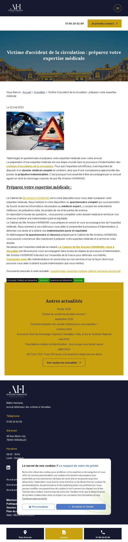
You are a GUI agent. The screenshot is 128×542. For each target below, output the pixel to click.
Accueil (26, 92)
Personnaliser (40, 506)
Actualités (39, 92)
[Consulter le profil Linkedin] (8, 467)
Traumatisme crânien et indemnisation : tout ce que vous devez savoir (64, 344)
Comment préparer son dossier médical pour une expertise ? (64, 324)
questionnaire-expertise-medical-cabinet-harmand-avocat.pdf (86, 271)
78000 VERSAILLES (16, 438)
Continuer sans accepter (34, 498)
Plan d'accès (25, 537)
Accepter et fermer (82, 506)
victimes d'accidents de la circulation (29, 166)
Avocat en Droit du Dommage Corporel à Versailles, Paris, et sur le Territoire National (64, 334)
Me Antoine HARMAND (35, 198)
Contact (64, 537)
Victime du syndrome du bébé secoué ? (64, 314)
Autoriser (44, 280)
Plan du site (13, 511)
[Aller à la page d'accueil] (15, 8)
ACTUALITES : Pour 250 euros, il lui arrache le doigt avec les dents (64, 354)
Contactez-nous (16, 259)
